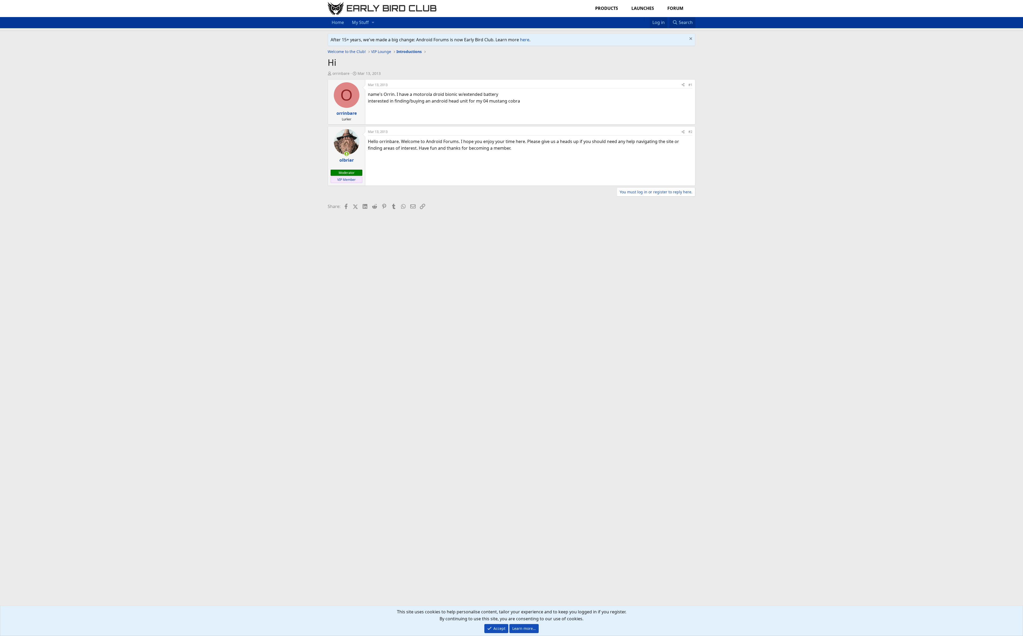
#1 (690, 85)
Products (606, 8)
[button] (373, 22)
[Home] (641, 19)
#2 (690, 131)
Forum (675, 8)
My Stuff (360, 22)
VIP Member (346, 179)
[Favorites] (647, 19)
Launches (642, 8)
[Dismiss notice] (690, 39)
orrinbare (341, 73)
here (524, 40)
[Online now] (346, 154)
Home (338, 22)
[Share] (683, 84)
